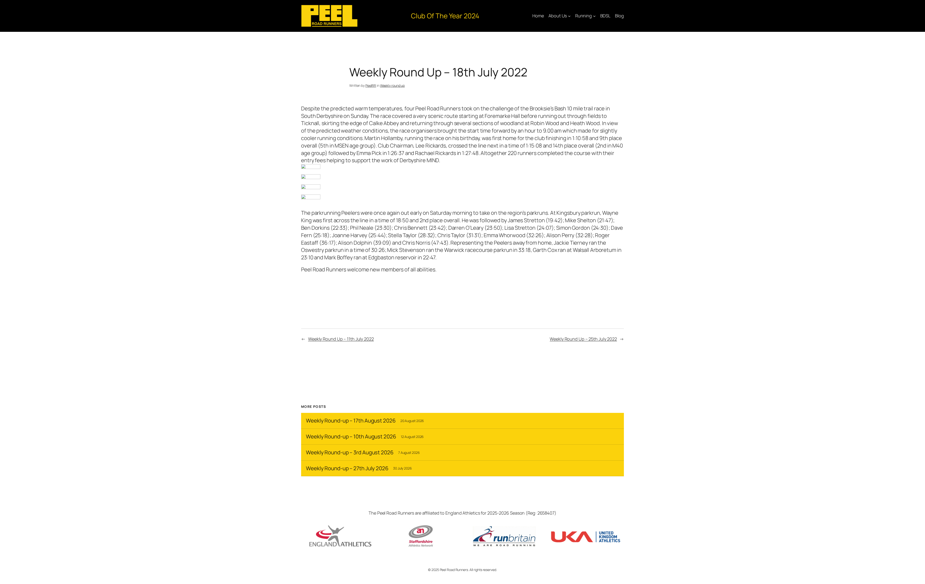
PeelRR (370, 85)
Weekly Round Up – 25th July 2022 (583, 339)
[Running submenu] (594, 16)
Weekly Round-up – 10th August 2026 (351, 437)
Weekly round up (392, 85)
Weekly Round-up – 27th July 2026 (347, 468)
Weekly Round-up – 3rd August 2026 (350, 453)
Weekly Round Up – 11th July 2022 (341, 339)
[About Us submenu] (569, 16)
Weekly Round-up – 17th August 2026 (351, 421)
